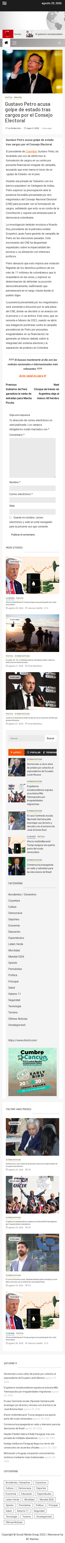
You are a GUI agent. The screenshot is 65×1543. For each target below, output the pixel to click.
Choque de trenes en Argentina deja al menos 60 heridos (46, 391)
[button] (14, 43)
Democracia (15, 913)
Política (8, 97)
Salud (11, 987)
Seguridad (14, 1000)
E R (29, 1170)
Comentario (16, 434)
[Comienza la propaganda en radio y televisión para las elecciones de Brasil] (16, 866)
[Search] (60, 43)
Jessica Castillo (35, 608)
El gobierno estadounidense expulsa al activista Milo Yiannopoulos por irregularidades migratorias (40, 794)
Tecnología (14, 1006)
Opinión (12, 962)
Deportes (13, 919)
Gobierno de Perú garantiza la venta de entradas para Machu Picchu (19, 394)
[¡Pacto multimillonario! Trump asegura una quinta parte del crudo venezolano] (32, 575)
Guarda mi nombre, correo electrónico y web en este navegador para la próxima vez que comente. (30, 522)
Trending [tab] (51, 752)
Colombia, (31, 151)
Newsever (54, 1534)
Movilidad (14, 950)
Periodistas (15, 969)
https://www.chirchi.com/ (22, 1040)
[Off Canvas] (4, 3)
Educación (14, 931)
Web (12, 505)
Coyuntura (14, 900)
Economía (10, 598)
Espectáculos (16, 938)
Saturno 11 (14, 993)
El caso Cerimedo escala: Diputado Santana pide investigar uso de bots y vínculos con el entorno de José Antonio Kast (41, 822)
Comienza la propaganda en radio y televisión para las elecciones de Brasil (40, 868)
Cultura (12, 906)
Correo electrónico (21, 494)
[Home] (6, 43)
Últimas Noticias (22, 656)
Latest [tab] (17, 752)
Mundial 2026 (16, 956)
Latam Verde (15, 944)
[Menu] (14, 43)
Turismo (13, 1012)
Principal (18, 97)
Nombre (14, 482)
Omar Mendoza (35, 666)
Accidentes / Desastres (22, 894)
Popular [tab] (35, 752)
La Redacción (14, 128)
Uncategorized (16, 1025)
